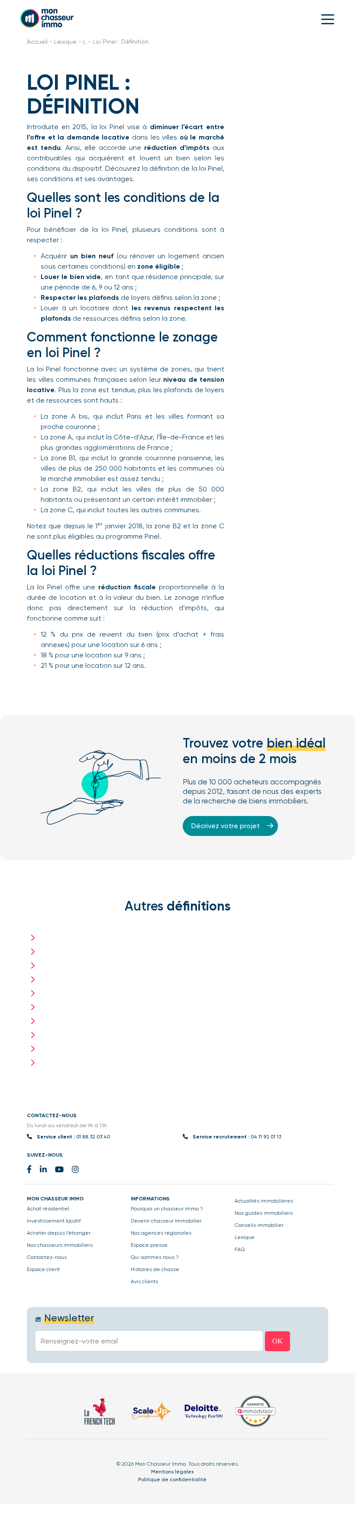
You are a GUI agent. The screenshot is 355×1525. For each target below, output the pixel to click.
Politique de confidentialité (172, 1479)
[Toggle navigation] (327, 19)
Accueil (37, 41)
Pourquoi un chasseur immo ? (167, 1209)
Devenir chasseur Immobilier (166, 1221)
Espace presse (149, 1245)
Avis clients (144, 1281)
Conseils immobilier (259, 1225)
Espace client (43, 1269)
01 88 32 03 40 (93, 1137)
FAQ (240, 1249)
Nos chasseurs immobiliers (60, 1245)
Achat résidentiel (48, 1209)
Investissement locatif (54, 1221)
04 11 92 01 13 (266, 1137)
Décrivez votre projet (226, 826)
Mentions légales (172, 1472)
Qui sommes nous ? (155, 1257)
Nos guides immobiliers (264, 1213)
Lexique (65, 41)
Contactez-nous (47, 1257)
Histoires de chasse (155, 1269)
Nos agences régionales (161, 1233)
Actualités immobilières (264, 1201)
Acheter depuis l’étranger (58, 1233)
